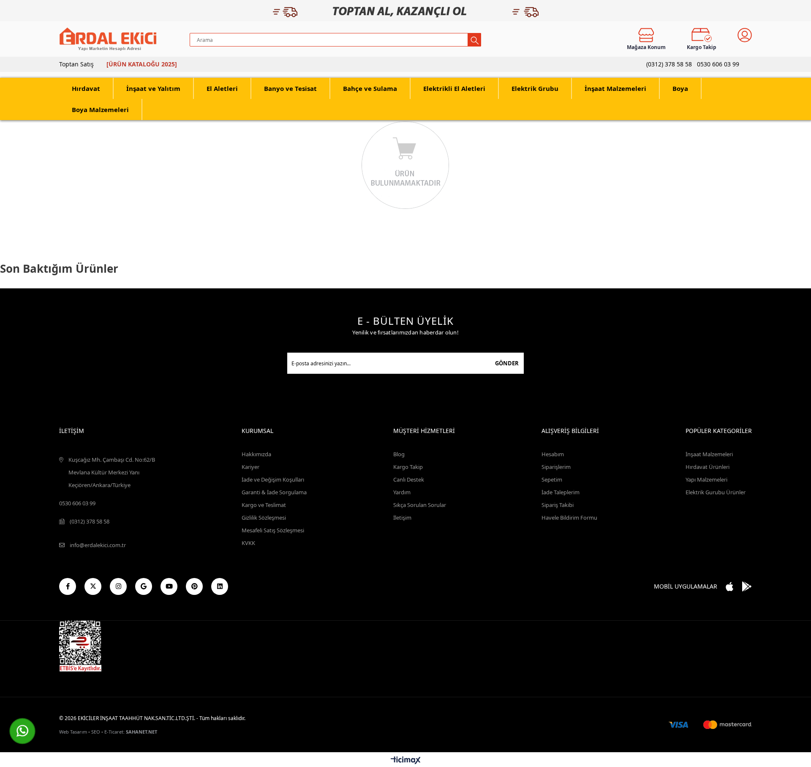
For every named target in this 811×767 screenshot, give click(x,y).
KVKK (248, 543)
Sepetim (552, 479)
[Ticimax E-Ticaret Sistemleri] (406, 760)
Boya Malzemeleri (100, 109)
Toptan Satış (76, 64)
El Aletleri (222, 88)
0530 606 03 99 (718, 64)
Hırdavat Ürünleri (707, 467)
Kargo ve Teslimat (264, 505)
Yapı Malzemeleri (706, 479)
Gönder (507, 363)
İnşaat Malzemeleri (615, 88)
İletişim (402, 517)
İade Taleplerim (561, 492)
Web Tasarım (73, 732)
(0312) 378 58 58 (669, 64)
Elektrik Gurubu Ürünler (716, 492)
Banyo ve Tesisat (290, 88)
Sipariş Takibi (558, 505)
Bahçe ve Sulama (370, 88)
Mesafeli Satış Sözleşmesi (273, 530)
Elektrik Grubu (535, 88)
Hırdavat (86, 88)
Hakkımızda (256, 454)
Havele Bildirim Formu (569, 517)
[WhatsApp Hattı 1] (22, 731)
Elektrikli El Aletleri (454, 88)
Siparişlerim (556, 467)
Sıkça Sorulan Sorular (419, 505)
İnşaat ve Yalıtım (153, 88)
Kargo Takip (408, 467)
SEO (95, 732)
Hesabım (553, 454)
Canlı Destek (408, 479)
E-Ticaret (113, 732)
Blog (399, 454)
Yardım (402, 492)
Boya (680, 88)
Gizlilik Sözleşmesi (264, 517)
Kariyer (250, 467)
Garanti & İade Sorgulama (274, 492)
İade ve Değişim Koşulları (273, 479)
